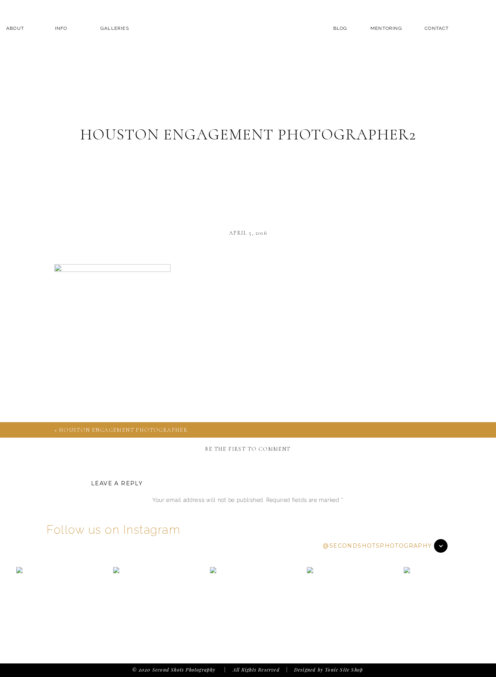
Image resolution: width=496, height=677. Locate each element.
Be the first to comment (247, 449)
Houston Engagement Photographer (123, 430)
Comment (247, 515)
